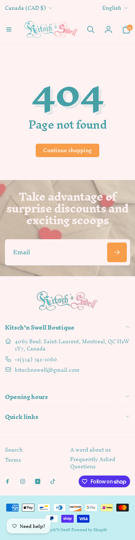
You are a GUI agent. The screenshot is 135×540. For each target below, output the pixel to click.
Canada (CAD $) (25, 8)
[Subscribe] (117, 252)
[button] (9, 29)
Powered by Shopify (89, 530)
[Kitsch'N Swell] (67, 310)
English (111, 8)
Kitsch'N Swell (57, 530)
